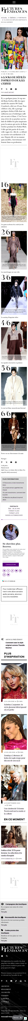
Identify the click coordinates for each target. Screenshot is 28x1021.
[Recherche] (7, 956)
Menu (14, 2)
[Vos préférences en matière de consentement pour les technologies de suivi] (25, 1018)
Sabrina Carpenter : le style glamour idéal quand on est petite (15, 707)
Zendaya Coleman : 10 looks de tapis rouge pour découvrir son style (14, 758)
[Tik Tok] (16, 981)
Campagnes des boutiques (16, 904)
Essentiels (9, 858)
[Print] (16, 89)
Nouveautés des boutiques (15, 917)
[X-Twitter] (6, 981)
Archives (5, 986)
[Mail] (21, 981)
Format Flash (14, 510)
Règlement (6, 989)
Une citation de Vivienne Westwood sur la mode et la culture (14, 811)
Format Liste (14, 513)
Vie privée (5, 992)
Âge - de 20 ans (14, 508)
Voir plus (4, 912)
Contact (5, 1002)
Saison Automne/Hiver (14, 515)
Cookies (4, 996)
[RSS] (25, 981)
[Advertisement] (14, 164)
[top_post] (14, 845)
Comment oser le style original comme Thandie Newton (15, 645)
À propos (5, 999)
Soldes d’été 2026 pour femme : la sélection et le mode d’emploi (11, 852)
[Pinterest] (2, 981)
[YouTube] (11, 981)
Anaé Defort (9, 92)
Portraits (14, 506)
